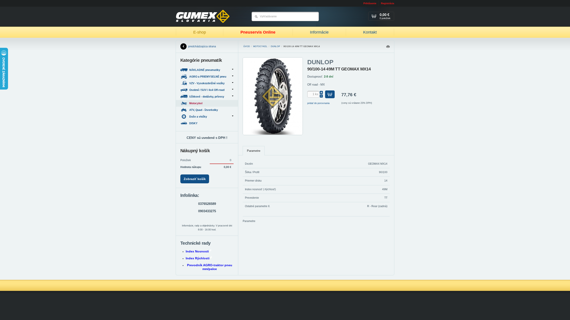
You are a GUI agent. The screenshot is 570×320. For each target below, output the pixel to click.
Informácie (319, 32)
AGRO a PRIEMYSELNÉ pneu (207, 76)
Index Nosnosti (197, 251)
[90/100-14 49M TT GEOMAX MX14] (273, 134)
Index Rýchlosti (198, 258)
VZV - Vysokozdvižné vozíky (207, 83)
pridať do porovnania (318, 103)
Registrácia (387, 3)
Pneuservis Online (257, 32)
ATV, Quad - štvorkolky (204, 110)
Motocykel (260, 46)
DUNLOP (275, 46)
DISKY (193, 123)
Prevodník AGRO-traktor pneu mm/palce (209, 267)
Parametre (253, 150)
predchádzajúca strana (202, 46)
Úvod (246, 46)
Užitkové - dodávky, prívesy (206, 96)
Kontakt (370, 32)
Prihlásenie (369, 3)
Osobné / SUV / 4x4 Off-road (206, 90)
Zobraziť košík (195, 179)
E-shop (199, 32)
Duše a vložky (198, 116)
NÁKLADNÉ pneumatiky (204, 70)
